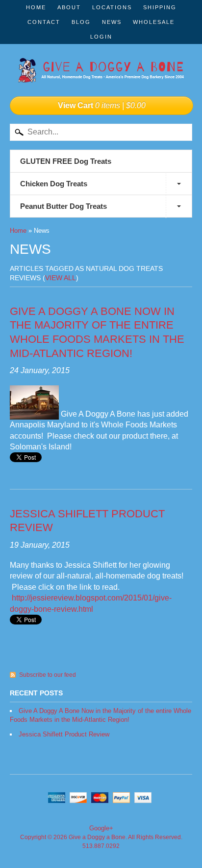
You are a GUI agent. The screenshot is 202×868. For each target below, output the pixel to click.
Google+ (101, 828)
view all (60, 278)
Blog (81, 22)
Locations (112, 7)
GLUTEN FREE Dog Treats (65, 161)
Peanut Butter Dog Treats (63, 206)
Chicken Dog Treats (53, 183)
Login (101, 37)
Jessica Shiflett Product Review (64, 734)
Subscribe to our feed (47, 674)
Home (36, 7)
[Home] (101, 73)
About (69, 7)
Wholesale (154, 22)
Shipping (160, 7)
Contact (43, 22)
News (112, 22)
